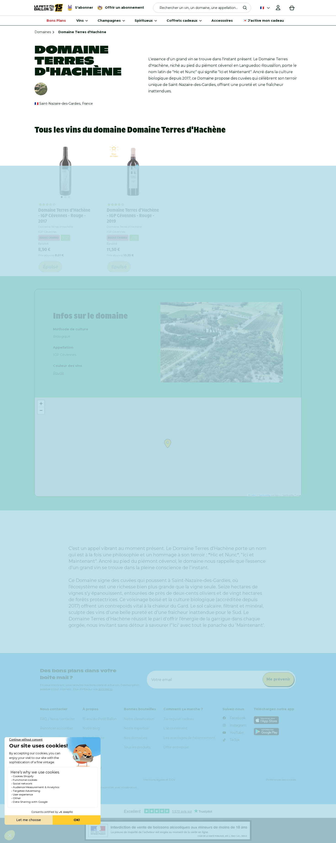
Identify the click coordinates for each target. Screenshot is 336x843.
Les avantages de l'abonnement (189, 738)
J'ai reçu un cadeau (178, 719)
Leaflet (252, 495)
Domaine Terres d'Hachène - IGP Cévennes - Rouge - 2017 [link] (64, 215)
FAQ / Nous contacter (57, 719)
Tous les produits (137, 747)
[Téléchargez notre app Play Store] (275, 731)
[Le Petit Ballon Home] (48, 7)
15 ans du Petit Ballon (100, 719)
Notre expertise (136, 728)
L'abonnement (175, 728)
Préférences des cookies (281, 779)
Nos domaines (135, 738)
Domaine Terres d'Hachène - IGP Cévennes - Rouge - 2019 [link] (133, 215)
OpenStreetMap (264, 495)
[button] (202, 8)
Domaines (43, 32)
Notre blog (91, 728)
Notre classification (139, 719)
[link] (65, 171)
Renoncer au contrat (56, 728)
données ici (105, 689)
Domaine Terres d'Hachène (55, 226)
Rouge (58, 373)
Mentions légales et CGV (159, 779)
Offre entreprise (176, 747)
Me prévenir (278, 679)
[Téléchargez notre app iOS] (275, 720)
